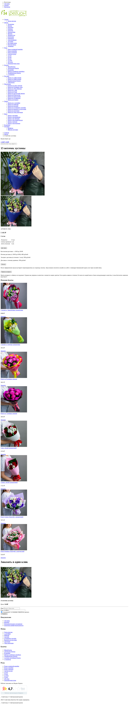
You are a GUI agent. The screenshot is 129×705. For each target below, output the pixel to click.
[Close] (1, 566)
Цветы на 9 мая (12, 92)
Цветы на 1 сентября (14, 103)
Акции (6, 19)
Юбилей (6, 635)
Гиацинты (11, 38)
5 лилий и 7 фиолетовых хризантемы (12, 310)
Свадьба (6, 637)
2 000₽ (3, 142)
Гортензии (11, 37)
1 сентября (7, 633)
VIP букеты (11, 82)
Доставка (7, 3)
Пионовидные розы (14, 63)
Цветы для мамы (13, 115)
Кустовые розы (12, 43)
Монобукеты (11, 66)
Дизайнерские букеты (14, 73)
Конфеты (10, 128)
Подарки (6, 126)
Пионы (10, 26)
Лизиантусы (11, 35)
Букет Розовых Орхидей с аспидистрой (12, 551)
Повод (6, 101)
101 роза (10, 62)
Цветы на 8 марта (13, 100)
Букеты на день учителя (15, 85)
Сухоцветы (11, 74)
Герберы (10, 29)
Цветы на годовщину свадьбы (17, 107)
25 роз (9, 57)
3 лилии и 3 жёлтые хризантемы (10, 344)
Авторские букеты (13, 68)
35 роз (9, 59)
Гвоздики (10, 27)
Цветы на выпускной (14, 96)
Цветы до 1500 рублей (14, 77)
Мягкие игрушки (13, 129)
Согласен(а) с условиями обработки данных (15, 612)
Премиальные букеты (14, 81)
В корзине (7, 125)
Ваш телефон (5, 610)
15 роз (9, 55)
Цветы (6, 22)
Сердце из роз (12, 54)
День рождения (8, 643)
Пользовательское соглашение (13, 624)
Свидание (7, 641)
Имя (2, 608)
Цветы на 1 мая (12, 90)
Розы (5, 48)
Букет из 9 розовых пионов (9, 379)
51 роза (10, 60)
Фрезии (10, 33)
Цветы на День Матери (15, 88)
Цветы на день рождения (15, 112)
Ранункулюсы (12, 44)
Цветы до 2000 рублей (14, 79)
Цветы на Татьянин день (15, 87)
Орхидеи (10, 30)
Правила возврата (6, 271)
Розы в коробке (12, 51)
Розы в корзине (12, 52)
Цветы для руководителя (15, 120)
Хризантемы (11, 32)
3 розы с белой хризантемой (9, 482)
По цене (6, 76)
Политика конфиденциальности (13, 625)
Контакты (7, 7)
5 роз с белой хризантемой (9, 448)
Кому (5, 114)
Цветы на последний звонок (16, 93)
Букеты (6, 65)
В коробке (11, 70)
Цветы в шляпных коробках (16, 71)
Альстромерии (12, 40)
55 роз (6, 677)
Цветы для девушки (14, 118)
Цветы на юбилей (13, 104)
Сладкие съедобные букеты (12, 658)
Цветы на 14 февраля (14, 98)
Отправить (4, 613)
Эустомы (10, 41)
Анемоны (11, 46)
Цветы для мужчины (14, 123)
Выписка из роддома (10, 640)
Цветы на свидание (13, 111)
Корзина (6, 622)
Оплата (6, 5)
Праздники (7, 84)
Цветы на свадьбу (13, 106)
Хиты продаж (12, 21)
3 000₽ (7, 142)
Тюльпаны (11, 24)
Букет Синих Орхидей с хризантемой (12, 517)
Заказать (3, 316)
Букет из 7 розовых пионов (9, 413)
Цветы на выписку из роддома (17, 109)
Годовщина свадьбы (10, 638)
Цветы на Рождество (14, 95)
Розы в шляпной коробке (15, 49)
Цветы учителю (12, 122)
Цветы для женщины (14, 117)
